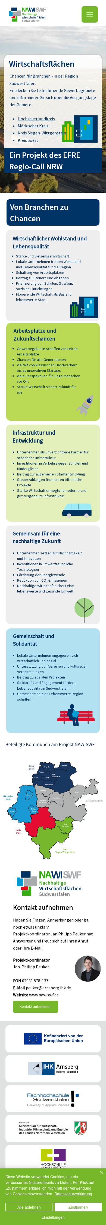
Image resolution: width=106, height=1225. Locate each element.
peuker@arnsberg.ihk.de (48, 987)
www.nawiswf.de (44, 994)
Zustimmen (78, 1207)
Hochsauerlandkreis (36, 118)
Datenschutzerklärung (73, 1193)
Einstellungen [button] (53, 1217)
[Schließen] (98, 1176)
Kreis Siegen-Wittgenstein (42, 133)
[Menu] (90, 14)
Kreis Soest (28, 140)
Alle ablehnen (29, 1207)
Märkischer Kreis (33, 125)
